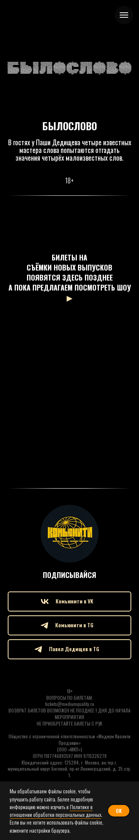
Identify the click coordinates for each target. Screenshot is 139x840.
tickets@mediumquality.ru (69, 704)
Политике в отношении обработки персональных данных (55, 810)
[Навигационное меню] (124, 15)
